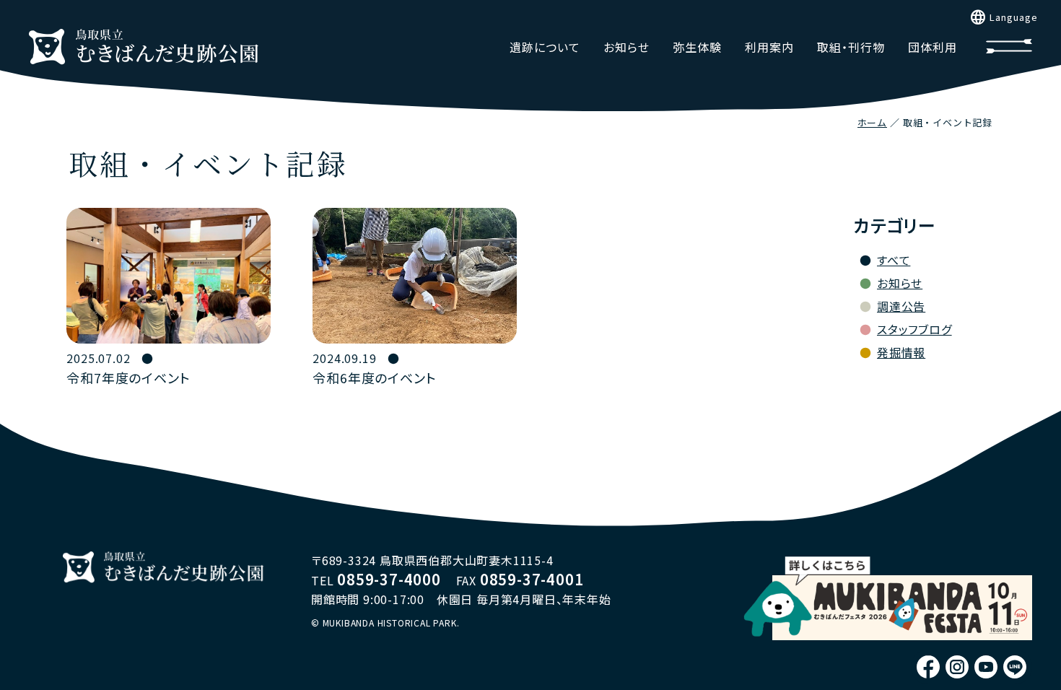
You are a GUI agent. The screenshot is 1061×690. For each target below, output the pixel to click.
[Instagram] (957, 666)
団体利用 (932, 47)
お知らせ (626, 47)
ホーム (872, 122)
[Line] (1014, 666)
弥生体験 (697, 47)
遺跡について (545, 47)
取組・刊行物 (851, 47)
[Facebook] (928, 666)
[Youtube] (986, 666)
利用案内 (769, 47)
